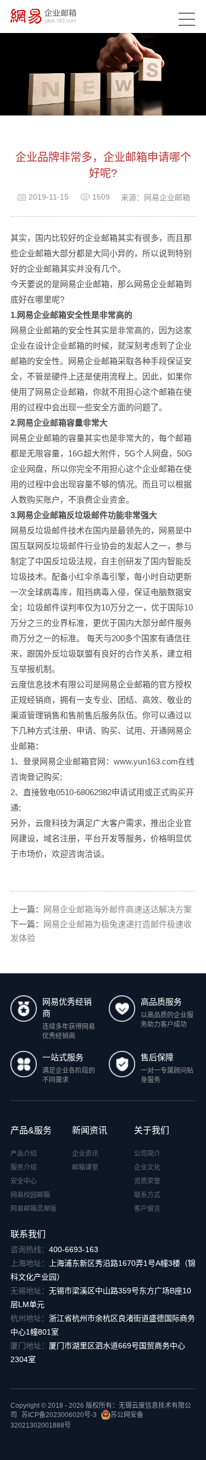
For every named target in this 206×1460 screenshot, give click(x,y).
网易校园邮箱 (30, 1195)
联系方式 (147, 1195)
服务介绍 (23, 1167)
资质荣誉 (147, 1181)
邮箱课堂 (85, 1167)
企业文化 (147, 1167)
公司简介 (147, 1154)
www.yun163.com (146, 761)
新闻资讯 (89, 1130)
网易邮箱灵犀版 (33, 1209)
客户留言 (147, 1209)
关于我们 (151, 1130)
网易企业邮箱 (41, 422)
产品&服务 (31, 1130)
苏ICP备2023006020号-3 (59, 1415)
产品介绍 (23, 1154)
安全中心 (23, 1181)
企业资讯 (85, 1154)
